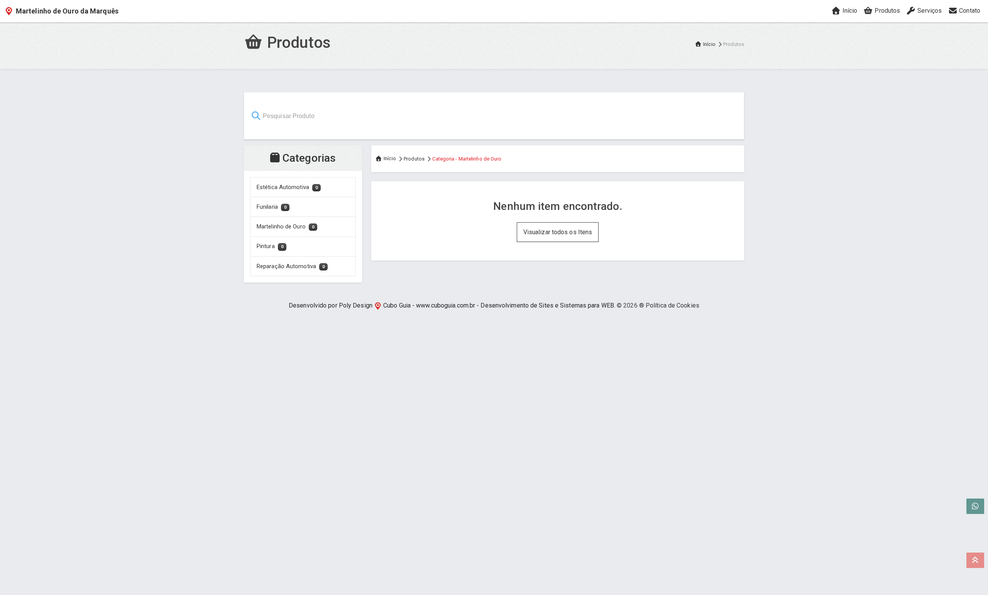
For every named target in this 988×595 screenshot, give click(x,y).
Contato (969, 10)
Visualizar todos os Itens (557, 232)
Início (849, 10)
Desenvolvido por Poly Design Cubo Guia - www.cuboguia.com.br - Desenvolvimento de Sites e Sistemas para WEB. (452, 305)
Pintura (270, 246)
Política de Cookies (672, 305)
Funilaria (271, 206)
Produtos (886, 10)
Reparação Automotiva (291, 266)
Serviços (929, 10)
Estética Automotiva (287, 187)
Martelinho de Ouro (285, 226)
